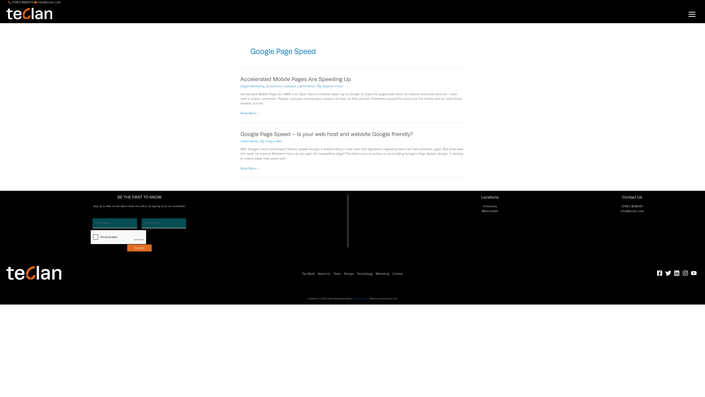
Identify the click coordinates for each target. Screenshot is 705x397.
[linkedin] (678, 273)
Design (349, 273)
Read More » (249, 113)
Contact (398, 273)
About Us (324, 273)
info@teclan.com (632, 211)
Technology (365, 273)
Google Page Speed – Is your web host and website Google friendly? (327, 134)
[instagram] (686, 273)
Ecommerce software (281, 86)
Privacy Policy (361, 298)
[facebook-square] (660, 273)
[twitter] (669, 273)
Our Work (308, 273)
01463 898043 (632, 206)
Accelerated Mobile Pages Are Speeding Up (296, 79)
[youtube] (695, 273)
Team (337, 273)
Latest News (306, 86)
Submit (139, 248)
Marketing (382, 273)
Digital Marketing (252, 86)
